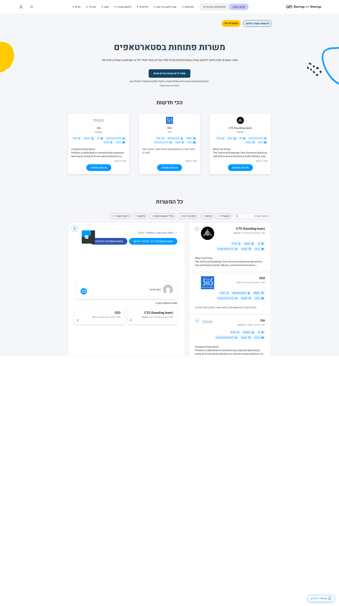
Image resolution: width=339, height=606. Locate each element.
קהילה (92, 7)
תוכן (106, 7)
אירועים (143, 7)
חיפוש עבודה (124, 7)
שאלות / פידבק (318, 598)
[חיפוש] (31, 7)
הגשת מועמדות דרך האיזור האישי (153, 241)
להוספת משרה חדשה (257, 23)
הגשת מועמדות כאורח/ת (108, 241)
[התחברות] (21, 7)
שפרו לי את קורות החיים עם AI (169, 73)
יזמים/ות (189, 7)
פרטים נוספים (240, 168)
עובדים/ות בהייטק (166, 7)
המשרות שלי (231, 23)
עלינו (78, 7)
